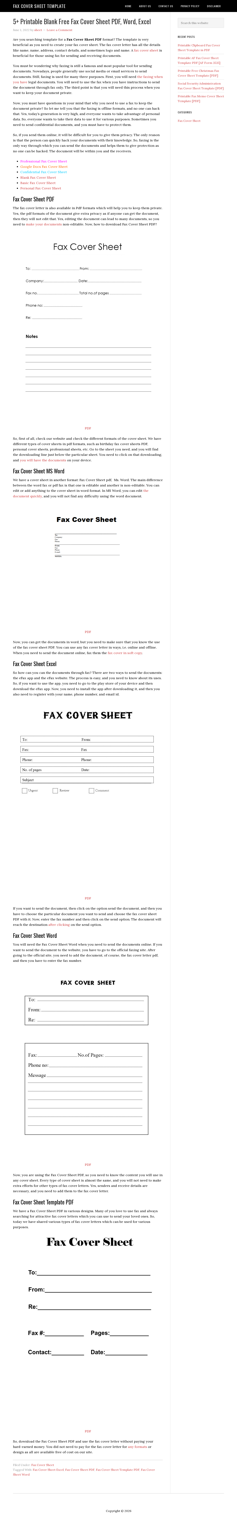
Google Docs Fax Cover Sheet (44, 166)
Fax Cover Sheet (42, 1465)
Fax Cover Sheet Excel (48, 1470)
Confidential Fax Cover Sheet (43, 172)
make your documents (44, 224)
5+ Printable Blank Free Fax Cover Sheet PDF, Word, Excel (82, 21)
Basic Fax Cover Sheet (38, 183)
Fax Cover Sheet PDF (79, 1470)
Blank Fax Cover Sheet (38, 177)
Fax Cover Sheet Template (39, 6)
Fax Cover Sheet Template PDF (117, 1470)
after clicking (59, 925)
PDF (88, 428)
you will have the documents (43, 460)
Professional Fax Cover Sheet (43, 161)
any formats (137, 1447)
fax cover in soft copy (125, 653)
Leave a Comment (59, 30)
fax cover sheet (145, 50)
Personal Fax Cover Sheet (40, 188)
